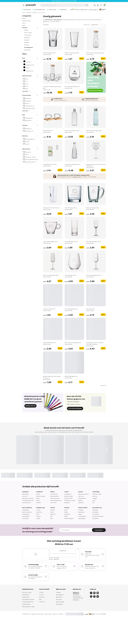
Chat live (85, 177)
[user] (97, 5)
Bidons (24, 23)
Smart (94, 500)
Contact (41, 592)
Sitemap (61, 614)
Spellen (66, 512)
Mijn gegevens (60, 594)
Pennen (52, 491)
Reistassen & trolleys (69, 500)
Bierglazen (26, 42)
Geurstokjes (25, 518)
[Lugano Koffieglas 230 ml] (53, 329)
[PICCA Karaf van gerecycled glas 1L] (96, 39)
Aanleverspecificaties (27, 602)
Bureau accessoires (83, 494)
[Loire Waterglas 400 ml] (74, 261)
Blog (40, 599)
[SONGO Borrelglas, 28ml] (53, 39)
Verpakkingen (81, 518)
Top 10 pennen (54, 494)
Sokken (38, 518)
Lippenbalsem (26, 516)
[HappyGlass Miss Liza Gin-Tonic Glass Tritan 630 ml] (96, 151)
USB (93, 502)
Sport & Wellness (27, 507)
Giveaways (25, 491)
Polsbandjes (25, 494)
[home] (31, 5)
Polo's (37, 514)
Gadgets (94, 498)
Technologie (95, 491)
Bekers (24, 25)
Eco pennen (53, 502)
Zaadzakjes (95, 512)
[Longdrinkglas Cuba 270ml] (53, 151)
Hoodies (38, 516)
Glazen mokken (28, 32)
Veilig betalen (25, 597)
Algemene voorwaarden (37, 614)
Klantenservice (27, 589)
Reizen (66, 510)
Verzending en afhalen (28, 599)
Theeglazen (27, 37)
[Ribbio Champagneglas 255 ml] (53, 261)
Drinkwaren (28, 12)
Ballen (65, 516)
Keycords (24, 496)
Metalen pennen (54, 496)
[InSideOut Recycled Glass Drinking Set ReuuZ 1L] (53, 362)
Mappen (80, 500)
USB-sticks (81, 496)
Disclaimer (55, 614)
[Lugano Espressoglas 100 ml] (53, 228)
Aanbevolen (95, 24)
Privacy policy (47, 614)
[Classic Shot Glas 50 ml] (53, 295)
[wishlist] (101, 5)
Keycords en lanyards (27, 498)
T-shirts (38, 510)
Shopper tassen (68, 498)
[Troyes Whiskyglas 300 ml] (74, 295)
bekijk (59, 58)
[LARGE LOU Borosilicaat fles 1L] (74, 117)
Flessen (24, 18)
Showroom (42, 597)
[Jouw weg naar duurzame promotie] (96, 68)
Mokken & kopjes (26, 20)
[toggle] (23, 5)
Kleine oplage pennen (56, 500)
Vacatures (42, 602)
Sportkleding (25, 510)
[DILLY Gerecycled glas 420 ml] (74, 73)
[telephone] (94, 5)
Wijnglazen (26, 40)
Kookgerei (80, 510)
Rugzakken (67, 502)
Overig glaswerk (28, 47)
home (23, 12)
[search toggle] (86, 5)
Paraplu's (52, 510)
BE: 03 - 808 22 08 (54, 559)
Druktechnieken (26, 604)
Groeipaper (95, 510)
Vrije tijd (66, 507)
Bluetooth (94, 496)
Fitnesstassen (25, 514)
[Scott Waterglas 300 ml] (74, 194)
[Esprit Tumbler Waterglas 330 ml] (74, 329)
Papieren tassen (68, 496)
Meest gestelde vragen (28, 606)
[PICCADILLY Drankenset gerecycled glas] (53, 73)
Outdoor (52, 507)
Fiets (51, 518)
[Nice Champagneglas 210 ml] (96, 228)
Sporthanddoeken (27, 512)
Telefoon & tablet (96, 494)
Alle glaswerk (27, 49)
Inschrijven (99, 530)
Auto (51, 516)
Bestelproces (25, 594)
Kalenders (80, 502)
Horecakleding (82, 516)
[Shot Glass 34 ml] (96, 295)
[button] (84, 9)
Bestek (80, 514)
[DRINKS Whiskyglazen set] (74, 362)
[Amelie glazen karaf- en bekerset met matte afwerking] (96, 329)
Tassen (66, 491)
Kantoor (80, 491)
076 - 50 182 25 (92, 177)
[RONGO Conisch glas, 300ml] (74, 39)
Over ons (41, 594)
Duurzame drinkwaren (98, 516)
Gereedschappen (69, 518)
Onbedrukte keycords (27, 500)
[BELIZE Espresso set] (53, 117)
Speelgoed (67, 514)
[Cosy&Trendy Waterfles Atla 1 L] (74, 151)
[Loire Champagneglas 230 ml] (96, 261)
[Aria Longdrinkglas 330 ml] (74, 228)
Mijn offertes (59, 597)
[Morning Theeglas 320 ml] (96, 194)
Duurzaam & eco (97, 507)
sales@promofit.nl (76, 177)
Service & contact (27, 592)
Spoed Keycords (26, 502)
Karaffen (26, 30)
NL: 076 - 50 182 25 (54, 558)
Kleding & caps (40, 507)
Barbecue (52, 514)
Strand (52, 512)
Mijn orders (59, 599)
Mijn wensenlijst (60, 602)
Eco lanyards (95, 514)
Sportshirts (39, 512)
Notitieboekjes (82, 498)
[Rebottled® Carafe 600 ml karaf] (53, 194)
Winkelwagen (59, 604)
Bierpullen (26, 45)
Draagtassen (67, 494)
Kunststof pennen (54, 498)
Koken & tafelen (82, 507)
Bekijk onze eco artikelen (95, 90)
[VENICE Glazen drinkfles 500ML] (96, 117)
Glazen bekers (27, 35)
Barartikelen (81, 512)
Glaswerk (34, 12)
